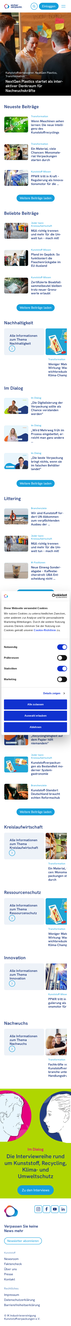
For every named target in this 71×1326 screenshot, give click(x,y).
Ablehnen (35, 727)
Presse (8, 1274)
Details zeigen (51, 693)
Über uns (10, 1269)
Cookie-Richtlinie (45, 630)
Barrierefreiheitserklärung (22, 1305)
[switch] (62, 658)
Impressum (11, 1295)
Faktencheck (13, 1264)
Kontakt (9, 1279)
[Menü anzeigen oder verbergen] (63, 6)
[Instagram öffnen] (38, 1209)
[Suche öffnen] (34, 6)
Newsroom (11, 1259)
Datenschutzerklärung (19, 1300)
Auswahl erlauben (35, 715)
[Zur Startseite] (13, 6)
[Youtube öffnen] (55, 1209)
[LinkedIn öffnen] (63, 1209)
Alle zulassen (35, 704)
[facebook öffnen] (46, 1209)
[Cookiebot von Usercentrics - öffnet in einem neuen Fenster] (52, 596)
